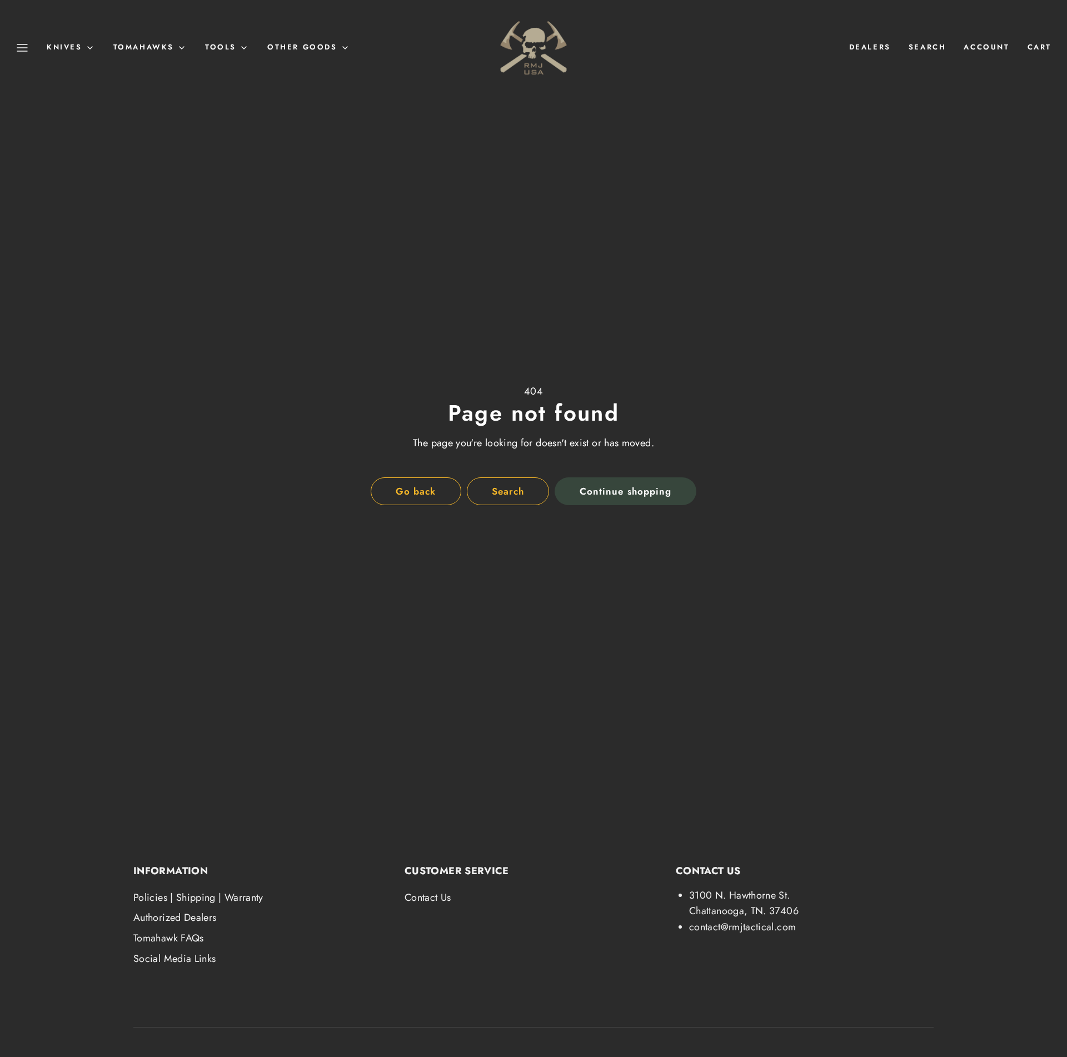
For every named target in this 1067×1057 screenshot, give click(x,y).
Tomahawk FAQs (168, 938)
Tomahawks (143, 47)
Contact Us (428, 897)
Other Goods (302, 47)
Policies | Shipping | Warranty (198, 897)
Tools (220, 47)
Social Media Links (174, 958)
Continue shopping (625, 491)
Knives (64, 47)
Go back (416, 491)
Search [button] (508, 491)
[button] (22, 47)
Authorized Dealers (174, 917)
